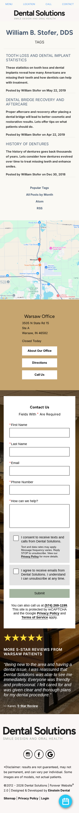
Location (29, 4)
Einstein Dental (59, 790)
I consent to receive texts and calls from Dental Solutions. (42, 546)
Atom (40, 201)
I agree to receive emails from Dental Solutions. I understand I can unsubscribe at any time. (43, 574)
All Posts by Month (39, 194)
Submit (39, 593)
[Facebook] (39, 754)
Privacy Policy (30, 556)
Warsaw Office (39, 316)
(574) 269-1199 (56, 605)
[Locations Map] (39, 260)
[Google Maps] (50, 754)
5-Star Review (27, 706)
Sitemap (9, 798)
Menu (8, 4)
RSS (39, 208)
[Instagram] (28, 754)
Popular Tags (39, 188)
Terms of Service (34, 617)
